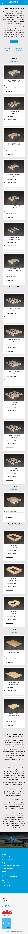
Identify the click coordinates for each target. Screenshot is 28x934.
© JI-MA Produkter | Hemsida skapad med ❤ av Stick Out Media (14, 931)
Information (9, 91)
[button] (3, 2)
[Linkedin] (24, 2)
